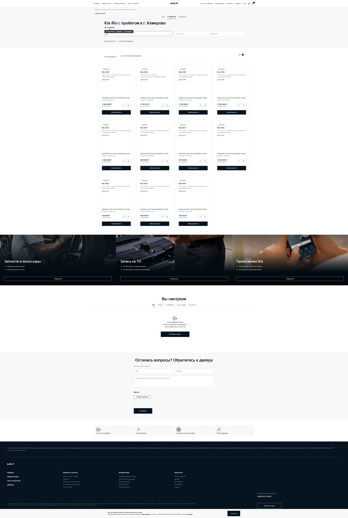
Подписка (182, 17)
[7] (253, 4)
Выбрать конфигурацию (71, 482)
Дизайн (176, 479)
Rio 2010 (182, 184)
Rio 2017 (105, 128)
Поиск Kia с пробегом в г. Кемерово (121, 9)
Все (163, 17)
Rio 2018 (144, 72)
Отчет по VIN (67, 487)
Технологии (178, 484)
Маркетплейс (13, 477)
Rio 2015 (220, 128)
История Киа (178, 482)
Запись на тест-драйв (70, 476)
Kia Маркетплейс (105, 9)
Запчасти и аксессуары (127, 479)
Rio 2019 (105, 72)
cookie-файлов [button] (146, 514)
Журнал (177, 487)
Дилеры (10, 485)
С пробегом (171, 17)
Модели (10, 473)
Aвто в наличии (13, 481)
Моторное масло (124, 482)
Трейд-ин (66, 479)
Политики (189, 514)
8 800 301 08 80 (264, 496)
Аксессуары (181, 305)
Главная (96, 9)
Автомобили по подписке (71, 484)
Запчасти (192, 305)
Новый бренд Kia (180, 476)
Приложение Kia (124, 487)
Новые (160, 305)
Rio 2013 (105, 184)
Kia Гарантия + (124, 484)
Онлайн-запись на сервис (127, 476)
